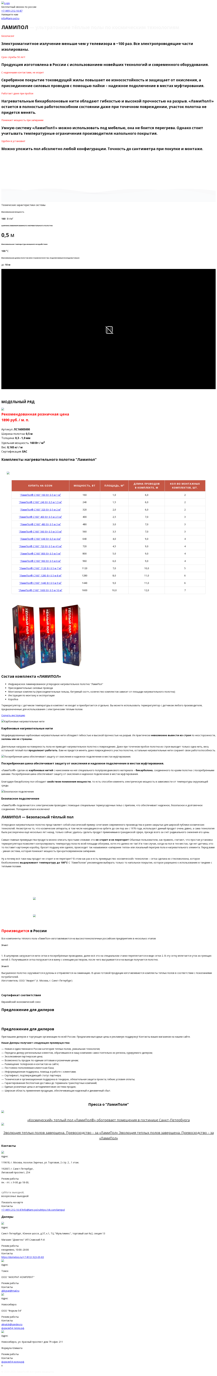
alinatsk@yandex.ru (11, 1324)
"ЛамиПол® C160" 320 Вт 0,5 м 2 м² (40, 509)
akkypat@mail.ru (10, 1290)
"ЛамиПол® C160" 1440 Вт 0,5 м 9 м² (40, 583)
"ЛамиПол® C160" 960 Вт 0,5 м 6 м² (40, 561)
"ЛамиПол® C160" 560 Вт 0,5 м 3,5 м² (40, 531)
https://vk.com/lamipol (52, 1209)
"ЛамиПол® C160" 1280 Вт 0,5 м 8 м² (40, 575)
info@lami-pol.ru (10, 18)
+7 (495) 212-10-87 (11, 10)
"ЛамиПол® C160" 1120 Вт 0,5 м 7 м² (40, 568)
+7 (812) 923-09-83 (33, 1257)
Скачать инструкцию (13, 715)
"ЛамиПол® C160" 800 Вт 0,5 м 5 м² (40, 553)
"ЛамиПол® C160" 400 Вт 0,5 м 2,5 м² (40, 516)
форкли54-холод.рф (12, 1361)
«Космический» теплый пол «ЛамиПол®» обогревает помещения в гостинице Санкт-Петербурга (108, 1120)
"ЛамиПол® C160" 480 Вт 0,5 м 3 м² (40, 524)
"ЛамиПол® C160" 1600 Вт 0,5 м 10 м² (40, 590)
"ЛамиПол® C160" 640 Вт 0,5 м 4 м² (40, 538)
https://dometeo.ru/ (12, 1257)
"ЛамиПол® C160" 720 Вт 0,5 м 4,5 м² (40, 546)
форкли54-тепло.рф (12, 1328)
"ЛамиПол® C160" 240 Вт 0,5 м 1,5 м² (40, 502)
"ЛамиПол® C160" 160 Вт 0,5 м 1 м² (40, 494)
